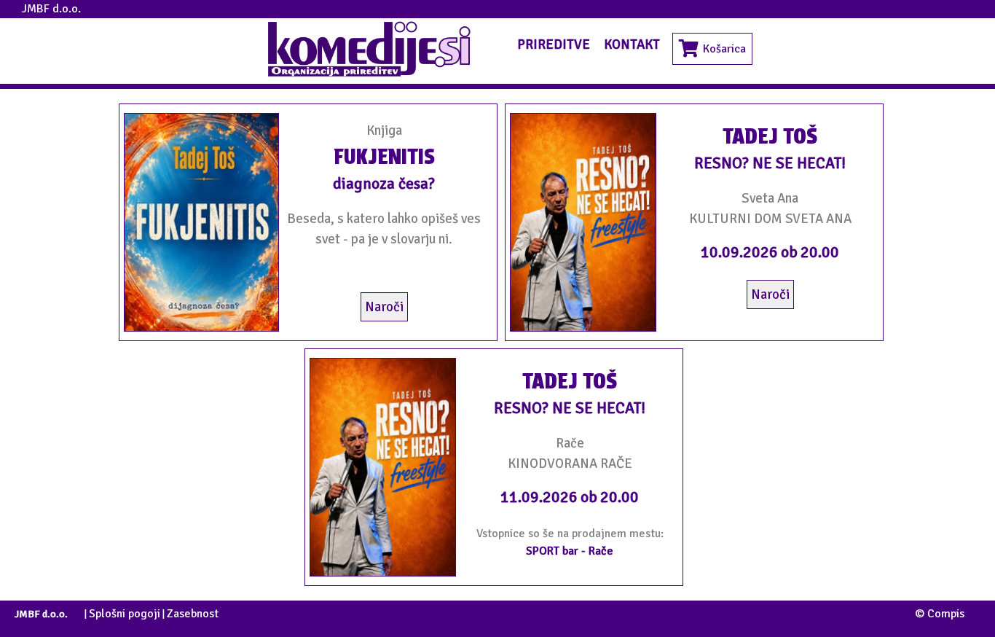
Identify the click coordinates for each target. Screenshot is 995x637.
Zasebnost (193, 613)
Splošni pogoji (124, 613)
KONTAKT (632, 44)
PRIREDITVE (553, 44)
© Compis (939, 613)
